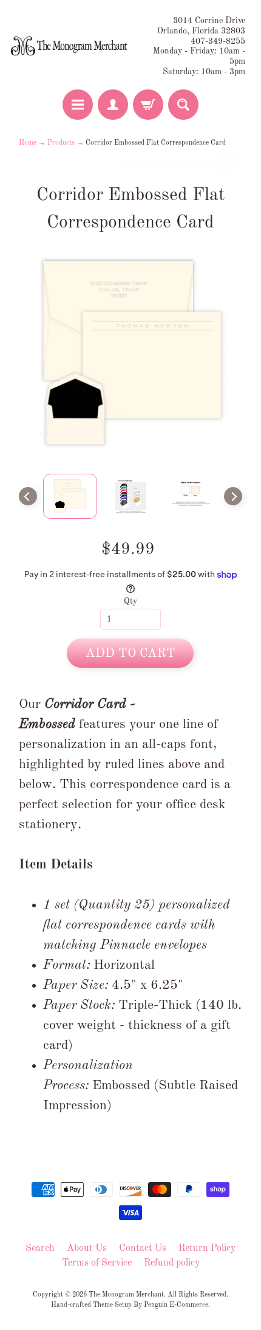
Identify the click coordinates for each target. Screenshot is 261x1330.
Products (61, 143)
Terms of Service (97, 1263)
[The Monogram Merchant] (70, 46)
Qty (130, 602)
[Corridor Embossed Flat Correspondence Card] (70, 496)
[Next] (233, 496)
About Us (87, 1248)
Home (27, 143)
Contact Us (142, 1248)
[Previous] (28, 496)
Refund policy (172, 1263)
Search (40, 1248)
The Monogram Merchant (126, 1294)
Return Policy (207, 1248)
